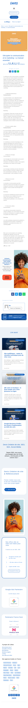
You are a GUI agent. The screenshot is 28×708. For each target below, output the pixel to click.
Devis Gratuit (7, 277)
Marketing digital (13, 64)
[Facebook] (9, 695)
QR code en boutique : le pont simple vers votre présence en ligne (12, 389)
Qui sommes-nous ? (7, 647)
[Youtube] (14, 695)
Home (2, 26)
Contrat (4, 653)
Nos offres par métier (7, 655)
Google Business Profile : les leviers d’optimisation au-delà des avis (13, 425)
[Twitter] (12, 695)
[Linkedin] (19, 695)
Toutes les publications (15, 308)
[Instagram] (16, 695)
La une (6, 26)
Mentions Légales (6, 652)
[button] (14, 8)
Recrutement (5, 650)
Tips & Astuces (21, 64)
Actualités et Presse (7, 648)
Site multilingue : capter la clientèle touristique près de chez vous (13, 355)
